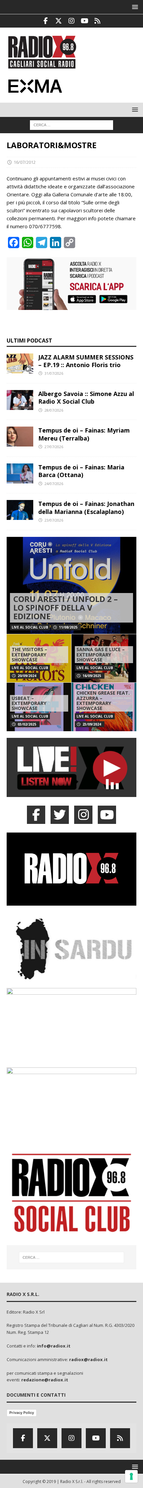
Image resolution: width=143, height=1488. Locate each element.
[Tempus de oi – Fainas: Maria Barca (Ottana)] (20, 473)
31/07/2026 (54, 373)
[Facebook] (46, 21)
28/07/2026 (54, 410)
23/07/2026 (54, 520)
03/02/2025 (27, 724)
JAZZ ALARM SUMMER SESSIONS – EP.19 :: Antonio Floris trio (85, 361)
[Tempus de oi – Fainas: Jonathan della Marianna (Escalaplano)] (20, 510)
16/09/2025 (91, 675)
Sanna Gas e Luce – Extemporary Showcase (100, 654)
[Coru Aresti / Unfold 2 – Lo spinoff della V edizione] (71, 585)
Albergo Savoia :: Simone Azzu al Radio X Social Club (86, 397)
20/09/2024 (27, 675)
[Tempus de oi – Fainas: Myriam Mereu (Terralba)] (20, 436)
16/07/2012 (25, 162)
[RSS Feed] (97, 21)
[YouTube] (107, 815)
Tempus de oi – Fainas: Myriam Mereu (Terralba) (84, 434)
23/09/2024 (91, 724)
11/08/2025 (68, 627)
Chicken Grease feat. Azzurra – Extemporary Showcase (103, 700)
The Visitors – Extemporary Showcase (29, 654)
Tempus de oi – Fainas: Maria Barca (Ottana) (81, 471)
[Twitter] (59, 21)
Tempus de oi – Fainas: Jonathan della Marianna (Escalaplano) (86, 507)
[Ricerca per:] (71, 125)
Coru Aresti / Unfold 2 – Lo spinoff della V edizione (65, 607)
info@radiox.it (54, 1346)
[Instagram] (71, 21)
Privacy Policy (21, 1412)
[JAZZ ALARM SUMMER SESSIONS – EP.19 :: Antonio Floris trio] (20, 363)
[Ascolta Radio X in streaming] (71, 793)
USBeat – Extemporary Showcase (29, 703)
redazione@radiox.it (44, 1380)
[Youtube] (84, 21)
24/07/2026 (54, 483)
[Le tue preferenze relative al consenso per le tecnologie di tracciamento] (131, 1476)
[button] (133, 7)
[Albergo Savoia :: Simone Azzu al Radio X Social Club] (20, 400)
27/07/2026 (54, 446)
